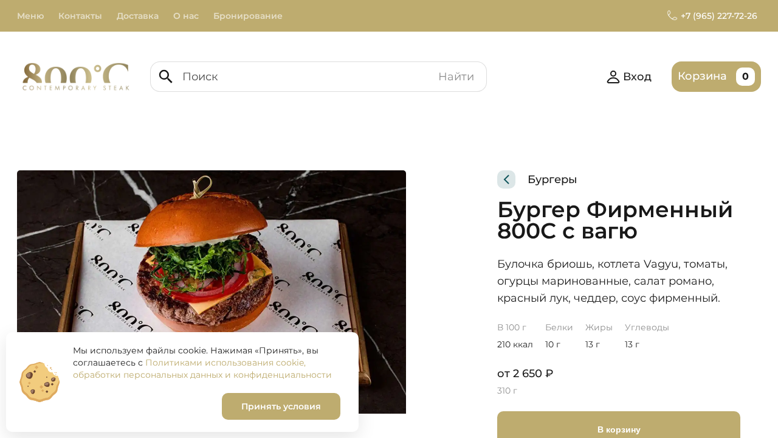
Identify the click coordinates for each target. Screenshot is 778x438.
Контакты (80, 15)
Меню (30, 15)
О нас (186, 15)
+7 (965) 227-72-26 (719, 15)
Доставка (138, 15)
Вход (637, 76)
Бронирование (248, 15)
